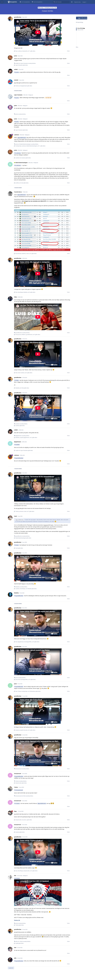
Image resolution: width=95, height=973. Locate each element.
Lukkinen (18, 153)
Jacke (17, 121)
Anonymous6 (19, 790)
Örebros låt (17, 920)
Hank (17, 545)
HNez (17, 380)
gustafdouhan (19, 458)
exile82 (17, 444)
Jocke (17, 72)
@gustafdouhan (22, 137)
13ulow (18, 803)
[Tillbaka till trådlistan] (2, 2)
